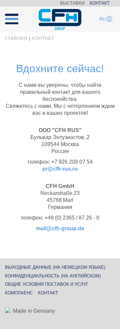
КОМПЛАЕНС (19, 292)
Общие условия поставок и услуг (46, 284)
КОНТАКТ (100, 3)
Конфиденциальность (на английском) (53, 275)
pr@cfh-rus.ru (60, 169)
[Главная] (60, 19)
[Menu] (15, 16)
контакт (48, 292)
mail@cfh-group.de (60, 228)
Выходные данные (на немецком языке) (55, 267)
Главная (16, 38)
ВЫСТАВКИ (72, 3)
